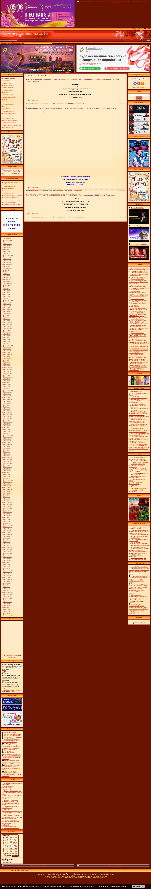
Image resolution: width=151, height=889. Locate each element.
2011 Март (6, 266)
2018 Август (7, 433)
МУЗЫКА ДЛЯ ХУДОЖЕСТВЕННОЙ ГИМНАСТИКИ (8, 787)
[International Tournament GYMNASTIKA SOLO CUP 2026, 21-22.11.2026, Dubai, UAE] (12, 175)
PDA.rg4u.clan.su (139, 622)
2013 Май (6, 315)
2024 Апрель (7, 560)
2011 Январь (7, 262)
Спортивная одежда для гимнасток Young (10, 807)
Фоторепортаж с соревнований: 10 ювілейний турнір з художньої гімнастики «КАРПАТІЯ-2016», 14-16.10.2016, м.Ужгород (138, 598)
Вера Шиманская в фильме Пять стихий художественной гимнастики (11, 757)
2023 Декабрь (7, 553)
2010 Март (6, 246)
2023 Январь (7, 532)
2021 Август (7, 500)
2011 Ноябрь (7, 281)
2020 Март (6, 469)
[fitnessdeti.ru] (113, 72)
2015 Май (6, 360)
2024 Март (6, 559)
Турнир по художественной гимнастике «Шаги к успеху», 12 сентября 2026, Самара (138, 286)
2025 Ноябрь (7, 596)
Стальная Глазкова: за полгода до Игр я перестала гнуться (137, 405)
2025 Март (6, 581)
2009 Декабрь (7, 240)
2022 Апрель (7, 515)
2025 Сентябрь (8, 592)
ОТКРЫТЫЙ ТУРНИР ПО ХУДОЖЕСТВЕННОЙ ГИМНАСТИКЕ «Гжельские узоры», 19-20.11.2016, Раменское (71, 195)
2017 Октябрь (7, 414)
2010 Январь (7, 242)
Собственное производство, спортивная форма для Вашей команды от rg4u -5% (138, 531)
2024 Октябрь (7, 572)
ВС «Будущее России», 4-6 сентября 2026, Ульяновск (138, 458)
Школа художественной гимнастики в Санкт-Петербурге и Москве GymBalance (12, 817)
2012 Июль (6, 296)
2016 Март (6, 379)
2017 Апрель (7, 403)
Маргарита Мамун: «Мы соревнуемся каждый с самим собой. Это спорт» (11, 762)
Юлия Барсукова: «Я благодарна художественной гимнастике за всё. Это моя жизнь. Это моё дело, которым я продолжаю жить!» (139, 432)
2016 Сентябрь (8, 390)
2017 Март (6, 401)
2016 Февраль (7, 377)
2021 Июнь (6, 497)
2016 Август (7, 388)
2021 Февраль (7, 489)
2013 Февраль (7, 309)
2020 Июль (6, 476)
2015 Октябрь (7, 369)
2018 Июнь (6, 429)
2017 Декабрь (7, 418)
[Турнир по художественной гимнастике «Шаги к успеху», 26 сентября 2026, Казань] (139, 201)
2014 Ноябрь (7, 349)
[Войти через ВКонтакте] (135, 83)
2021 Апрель (7, 493)
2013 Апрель (7, 313)
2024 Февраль (7, 557)
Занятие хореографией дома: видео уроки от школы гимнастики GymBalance (11, 740)
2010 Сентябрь (8, 255)
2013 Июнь (6, 317)
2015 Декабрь (7, 373)
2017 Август (7, 410)
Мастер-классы (8, 188)
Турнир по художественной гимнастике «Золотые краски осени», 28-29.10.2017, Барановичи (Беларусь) (138, 578)
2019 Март (6, 446)
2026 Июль (6, 611)
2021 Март (6, 491)
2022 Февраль (7, 512)
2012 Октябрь (7, 302)
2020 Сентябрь (8, 480)
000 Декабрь (7, 238)
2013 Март (6, 311)
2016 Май (6, 382)
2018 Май (6, 427)
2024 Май (6, 562)
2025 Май (6, 585)
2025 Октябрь (7, 594)
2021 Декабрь (7, 508)
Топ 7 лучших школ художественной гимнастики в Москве (138, 393)
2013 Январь (7, 307)
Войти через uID (138, 79)
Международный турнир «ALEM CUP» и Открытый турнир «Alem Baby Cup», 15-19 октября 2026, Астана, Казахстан (139, 328)
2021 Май (6, 495)
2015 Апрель (7, 358)
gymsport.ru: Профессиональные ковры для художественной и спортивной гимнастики (12, 812)
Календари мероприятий (11, 182)
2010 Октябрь (7, 257)
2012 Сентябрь (8, 300)
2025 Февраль (7, 579)
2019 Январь (7, 442)
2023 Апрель (7, 538)
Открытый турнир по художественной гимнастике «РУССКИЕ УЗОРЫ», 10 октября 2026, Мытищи (137, 321)
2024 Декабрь (7, 575)
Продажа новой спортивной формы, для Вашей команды (138, 535)
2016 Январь (7, 375)
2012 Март (6, 289)
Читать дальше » (32, 100)
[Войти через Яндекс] (138, 83)
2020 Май (6, 472)
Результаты (7, 193)
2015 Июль (6, 364)
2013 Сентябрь (8, 322)
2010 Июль (6, 251)
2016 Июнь (6, 384)
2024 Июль (6, 566)
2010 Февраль (7, 244)
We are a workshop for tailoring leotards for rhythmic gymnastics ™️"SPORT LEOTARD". (10, 822)
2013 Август (7, 321)
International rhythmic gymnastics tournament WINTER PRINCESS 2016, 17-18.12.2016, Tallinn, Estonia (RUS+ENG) (73, 108)
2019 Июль (6, 454)
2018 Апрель (7, 425)
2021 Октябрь (7, 504)
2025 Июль (6, 589)
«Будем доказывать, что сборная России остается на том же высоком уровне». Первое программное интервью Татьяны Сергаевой (139, 415)
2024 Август (7, 568)
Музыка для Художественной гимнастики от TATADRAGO (13, 736)
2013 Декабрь (7, 328)
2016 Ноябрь (7, 394)
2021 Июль (6, 499)
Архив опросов (15, 690)
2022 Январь (7, 510)
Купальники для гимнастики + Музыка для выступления (139, 546)
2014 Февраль (7, 332)
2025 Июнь (6, 587)
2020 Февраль (7, 467)
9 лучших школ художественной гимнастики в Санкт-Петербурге (138, 398)
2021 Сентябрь (8, 502)
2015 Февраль (7, 354)
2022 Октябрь (7, 527)
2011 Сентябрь (8, 277)
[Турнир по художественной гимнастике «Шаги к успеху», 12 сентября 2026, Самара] (12, 163)
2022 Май (6, 517)
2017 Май (6, 405)
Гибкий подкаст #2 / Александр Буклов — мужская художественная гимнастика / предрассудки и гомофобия (11, 746)
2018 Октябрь (7, 437)
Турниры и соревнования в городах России (138, 477)
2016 (33, 75)
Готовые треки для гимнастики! (9, 750)
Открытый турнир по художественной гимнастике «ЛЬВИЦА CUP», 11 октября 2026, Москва (137, 335)
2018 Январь (7, 420)
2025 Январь (7, 577)
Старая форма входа (139, 87)
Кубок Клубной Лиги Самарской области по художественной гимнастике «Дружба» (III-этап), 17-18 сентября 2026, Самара (137, 357)
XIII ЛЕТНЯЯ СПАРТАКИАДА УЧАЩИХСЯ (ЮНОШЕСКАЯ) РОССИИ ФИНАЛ (138, 470)
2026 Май (6, 607)
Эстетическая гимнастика (12, 204)
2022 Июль (6, 521)
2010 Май (6, 249)
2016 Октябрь (7, 392)
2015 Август (7, 365)
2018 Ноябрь (7, 439)
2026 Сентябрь (8, 615)
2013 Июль (6, 319)
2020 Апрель (7, 470)
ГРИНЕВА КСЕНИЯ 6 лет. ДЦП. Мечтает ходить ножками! (138, 461)
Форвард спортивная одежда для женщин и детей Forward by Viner (12, 792)
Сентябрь (40, 75)
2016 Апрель (7, 380)
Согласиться (138, 886)
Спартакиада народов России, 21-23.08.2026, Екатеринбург (137, 465)
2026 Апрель (7, 605)
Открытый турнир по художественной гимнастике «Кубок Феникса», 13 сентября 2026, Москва (138, 281)
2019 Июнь (6, 452)
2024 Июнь (6, 564)
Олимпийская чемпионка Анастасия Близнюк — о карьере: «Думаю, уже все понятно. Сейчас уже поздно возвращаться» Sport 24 (138, 422)
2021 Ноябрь (7, 506)
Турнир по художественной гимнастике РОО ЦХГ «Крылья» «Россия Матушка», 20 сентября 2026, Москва (139, 275)
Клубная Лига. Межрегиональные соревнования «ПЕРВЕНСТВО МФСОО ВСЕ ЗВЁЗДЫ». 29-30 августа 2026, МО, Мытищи (138, 293)
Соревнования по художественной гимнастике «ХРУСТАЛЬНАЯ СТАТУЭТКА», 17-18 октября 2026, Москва (138, 341)
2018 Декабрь (7, 440)
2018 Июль (6, 431)
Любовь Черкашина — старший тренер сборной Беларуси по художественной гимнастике (11, 773)
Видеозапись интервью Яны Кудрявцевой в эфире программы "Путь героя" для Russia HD (12, 767)
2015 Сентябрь (8, 367)
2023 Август (7, 545)
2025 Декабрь (7, 598)
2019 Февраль (7, 444)
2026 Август (7, 613)
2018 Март (6, 424)
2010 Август (7, 253)
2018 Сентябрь (8, 435)
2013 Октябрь (7, 324)
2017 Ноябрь (7, 416)
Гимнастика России (10, 197)
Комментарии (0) (79, 103)
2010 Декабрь (7, 261)
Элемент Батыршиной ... (139, 226)
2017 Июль (6, 409)
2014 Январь (7, 330)
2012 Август (7, 298)
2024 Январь (7, 555)
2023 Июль (6, 544)
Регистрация (17, 43)
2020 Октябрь (7, 482)
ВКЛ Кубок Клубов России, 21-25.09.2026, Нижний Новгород (138, 490)
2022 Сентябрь (8, 525)
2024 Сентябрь (8, 570)
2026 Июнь (6, 609)
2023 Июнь (6, 542)
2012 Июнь (6, 294)
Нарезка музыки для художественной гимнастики (12, 733)
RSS (148, 40)
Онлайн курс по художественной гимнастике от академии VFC (138, 539)
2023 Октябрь (7, 549)
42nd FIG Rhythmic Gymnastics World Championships (135, 484)
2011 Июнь (6, 272)
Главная (4, 43)
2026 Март (6, 604)
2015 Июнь (6, 362)
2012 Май (6, 292)
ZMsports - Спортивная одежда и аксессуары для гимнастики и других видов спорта (10, 802)
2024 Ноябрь (7, 574)
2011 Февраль (7, 264)
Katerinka (60, 103)
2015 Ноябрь (7, 371)
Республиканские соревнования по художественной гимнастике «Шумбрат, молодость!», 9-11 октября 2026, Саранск (138, 308)
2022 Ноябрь (7, 529)
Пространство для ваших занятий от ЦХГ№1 (137, 527)
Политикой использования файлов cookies (111, 886)
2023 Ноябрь (7, 551)
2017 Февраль (7, 399)
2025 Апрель (7, 583)
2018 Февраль (7, 422)
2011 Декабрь (7, 283)
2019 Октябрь (7, 459)
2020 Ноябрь (7, 484)
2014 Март (6, 334)
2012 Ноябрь (7, 304)
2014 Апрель (7, 336)
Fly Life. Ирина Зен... (137, 208)
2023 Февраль (7, 534)
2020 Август (7, 478)
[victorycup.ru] (139, 133)
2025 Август (7, 590)
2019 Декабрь (7, 463)
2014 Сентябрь (8, 345)
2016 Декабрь (7, 395)
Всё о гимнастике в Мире (11, 195)
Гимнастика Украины (10, 200)
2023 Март (6, 536)
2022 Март (6, 514)
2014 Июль (6, 341)
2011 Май (6, 270)
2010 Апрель (7, 247)
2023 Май (6, 540)
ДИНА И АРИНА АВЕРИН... (139, 244)
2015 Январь (7, 352)
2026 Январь (7, 600)
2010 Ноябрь (7, 259)
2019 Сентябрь (8, 457)
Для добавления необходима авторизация (12, 656)
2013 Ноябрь (7, 326)
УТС (5, 191)
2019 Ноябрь (7, 461)
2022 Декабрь (7, 530)
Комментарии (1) (79, 190)
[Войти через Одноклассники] (142, 83)
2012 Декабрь (7, 306)
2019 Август (7, 455)
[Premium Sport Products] (38, 866)
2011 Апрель (7, 268)
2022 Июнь (6, 519)
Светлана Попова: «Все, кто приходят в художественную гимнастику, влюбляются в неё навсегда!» (138, 439)
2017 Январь (7, 397)
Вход (23, 43)
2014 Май (6, 337)
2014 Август (7, 343)
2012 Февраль (7, 287)
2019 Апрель (7, 448)
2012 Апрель (7, 291)
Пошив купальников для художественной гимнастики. (138, 558)
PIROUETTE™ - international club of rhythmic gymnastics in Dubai (11, 797)
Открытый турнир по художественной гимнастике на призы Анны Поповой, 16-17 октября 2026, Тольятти (138, 301)
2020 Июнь (6, 474)
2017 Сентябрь (8, 412)
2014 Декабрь (7, 350)
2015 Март (6, 356)
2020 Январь (7, 465)
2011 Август (6, 276)
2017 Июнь (6, 407)
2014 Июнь (6, 339)
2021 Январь (7, 487)
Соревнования (8, 186)
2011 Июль (6, 274)
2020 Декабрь (7, 485)
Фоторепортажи (9, 202)
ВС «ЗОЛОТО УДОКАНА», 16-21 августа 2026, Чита (139, 473)
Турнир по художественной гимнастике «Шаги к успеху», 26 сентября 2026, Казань (138, 269)
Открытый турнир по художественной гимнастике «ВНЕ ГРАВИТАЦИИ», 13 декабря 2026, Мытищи (137, 315)
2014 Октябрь (7, 347)
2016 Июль (6, 386)
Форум (10, 43)
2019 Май (6, 450)
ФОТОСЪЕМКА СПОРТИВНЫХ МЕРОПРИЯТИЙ (139, 543)
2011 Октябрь (7, 279)
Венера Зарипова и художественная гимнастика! (11, 753)
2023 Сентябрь (8, 547)
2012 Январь (7, 285)
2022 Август (7, 523)
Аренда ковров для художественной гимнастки (10, 827)
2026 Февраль (7, 602)
